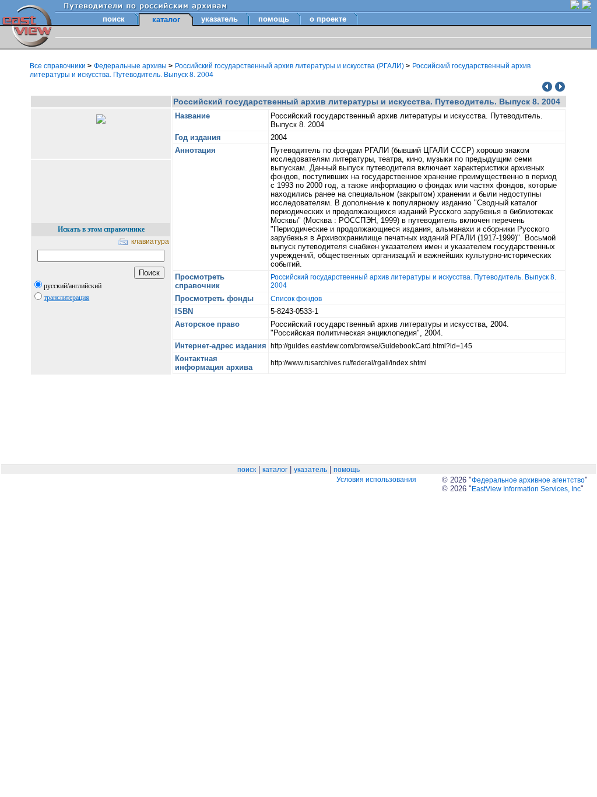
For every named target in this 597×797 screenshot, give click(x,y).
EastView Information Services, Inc (526, 489)
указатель (219, 19)
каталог (274, 470)
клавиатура (150, 241)
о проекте (328, 19)
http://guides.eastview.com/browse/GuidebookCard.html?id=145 (371, 346)
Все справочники (58, 66)
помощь (273, 19)
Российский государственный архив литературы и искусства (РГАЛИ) (290, 66)
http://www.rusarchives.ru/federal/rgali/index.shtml (349, 363)
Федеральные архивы (131, 66)
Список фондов (296, 299)
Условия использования (376, 480)
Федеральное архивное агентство (528, 480)
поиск (114, 19)
